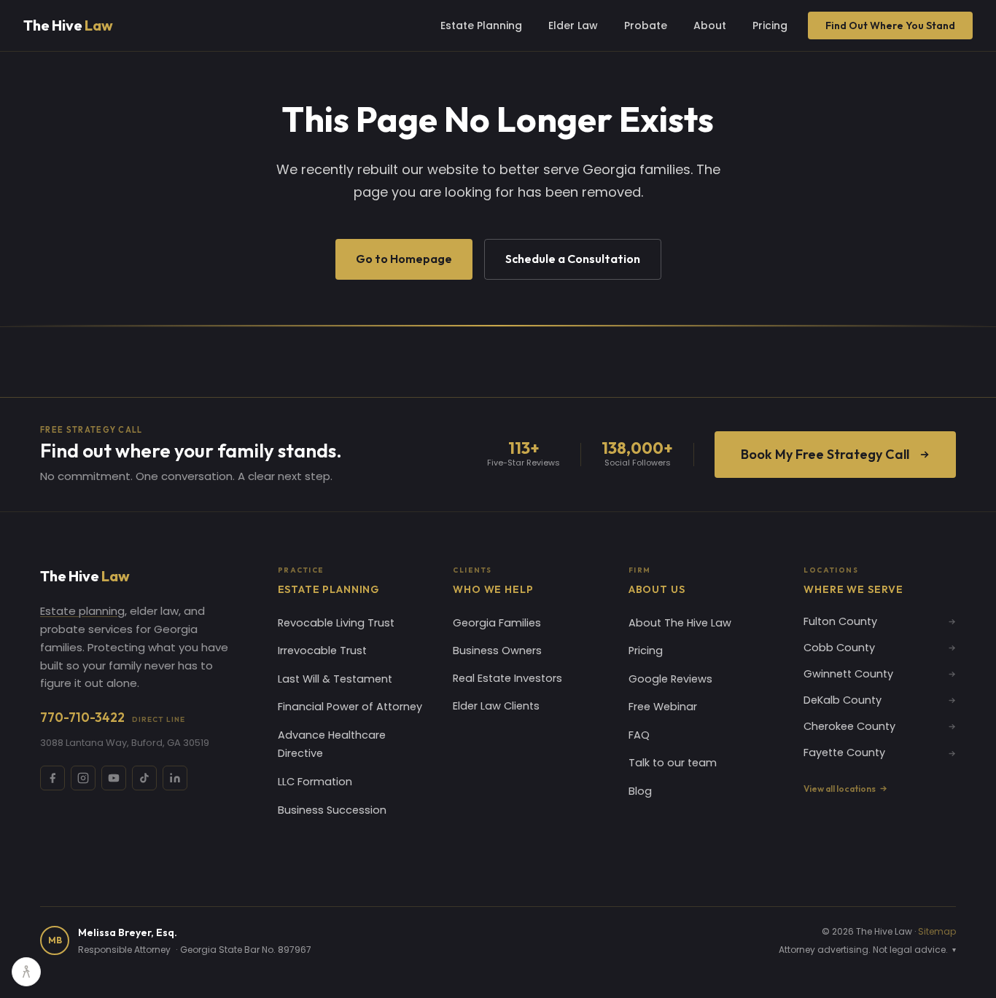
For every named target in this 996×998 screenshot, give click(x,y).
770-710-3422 (112, 717)
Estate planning (82, 610)
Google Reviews (670, 679)
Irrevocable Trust (322, 650)
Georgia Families (497, 623)
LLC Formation (315, 781)
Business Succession (332, 810)
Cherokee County (849, 726)
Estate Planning (481, 25)
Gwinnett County (848, 674)
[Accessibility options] (26, 971)
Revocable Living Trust (336, 623)
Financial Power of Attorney (350, 706)
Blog (640, 791)
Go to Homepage (404, 258)
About (709, 25)
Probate (645, 25)
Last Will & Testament (335, 679)
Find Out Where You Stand (890, 25)
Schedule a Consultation (572, 258)
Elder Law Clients (496, 706)
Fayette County (844, 752)
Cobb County (839, 647)
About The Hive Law (680, 623)
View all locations (840, 788)
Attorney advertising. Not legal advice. (867, 949)
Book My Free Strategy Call (825, 454)
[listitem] (52, 778)
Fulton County (840, 621)
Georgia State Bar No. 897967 (245, 949)
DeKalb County (843, 700)
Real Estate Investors (507, 678)
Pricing (769, 25)
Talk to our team (673, 762)
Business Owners (497, 650)
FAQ (639, 735)
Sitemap (937, 931)
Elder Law (573, 25)
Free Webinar (663, 706)
